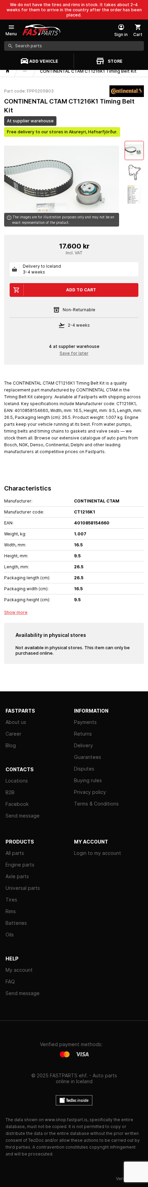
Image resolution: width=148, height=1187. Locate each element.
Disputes (84, 769)
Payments (85, 722)
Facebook (17, 804)
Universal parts (23, 888)
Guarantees (87, 757)
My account (19, 970)
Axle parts (17, 876)
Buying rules (88, 780)
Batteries (16, 923)
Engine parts (20, 865)
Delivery (83, 745)
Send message (23, 816)
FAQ (10, 981)
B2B (10, 792)
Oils (10, 934)
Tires (11, 900)
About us (16, 722)
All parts (15, 853)
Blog (11, 745)
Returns (83, 734)
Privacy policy (90, 792)
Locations (17, 781)
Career (13, 734)
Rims (11, 911)
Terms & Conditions (96, 804)
